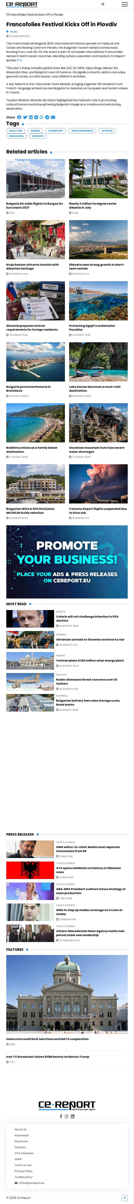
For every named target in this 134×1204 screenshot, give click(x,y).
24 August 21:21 (68, 645)
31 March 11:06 (67, 919)
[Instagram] (67, 1116)
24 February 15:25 (69, 940)
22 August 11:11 (80, 274)
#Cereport (55, 130)
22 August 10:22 (18, 335)
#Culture (15, 130)
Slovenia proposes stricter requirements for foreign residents (32, 328)
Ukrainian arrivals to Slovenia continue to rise (90, 640)
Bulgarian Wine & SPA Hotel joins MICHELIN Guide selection (30, 511)
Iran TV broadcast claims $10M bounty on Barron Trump (47, 1057)
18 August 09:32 (81, 396)
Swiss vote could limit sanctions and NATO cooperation (47, 1039)
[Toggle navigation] (125, 4)
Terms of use (23, 1165)
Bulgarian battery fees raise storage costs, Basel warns (88, 702)
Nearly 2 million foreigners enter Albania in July (93, 205)
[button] (19, 117)
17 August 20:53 (18, 457)
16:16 (11, 213)
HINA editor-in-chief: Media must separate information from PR (88, 849)
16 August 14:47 (18, 518)
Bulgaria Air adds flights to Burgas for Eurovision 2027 (34, 205)
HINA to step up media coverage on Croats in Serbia (89, 912)
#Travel (107, 130)
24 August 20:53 (69, 626)
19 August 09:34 (18, 396)
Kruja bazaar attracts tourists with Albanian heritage (32, 267)
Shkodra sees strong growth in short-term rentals (97, 267)
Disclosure (21, 1141)
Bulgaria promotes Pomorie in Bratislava (28, 389)
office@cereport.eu (31, 1183)
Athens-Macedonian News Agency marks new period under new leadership (90, 933)
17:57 (12, 1062)
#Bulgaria (16, 136)
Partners (20, 1147)
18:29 (12, 1044)
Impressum (22, 1135)
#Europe (38, 136)
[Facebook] (62, 1116)
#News (35, 130)
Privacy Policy (23, 1171)
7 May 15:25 (65, 898)
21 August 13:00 (81, 335)
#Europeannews (82, 130)
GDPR (18, 1159)
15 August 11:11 (80, 518)
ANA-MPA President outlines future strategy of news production (90, 891)
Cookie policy (23, 1177)
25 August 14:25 (68, 689)
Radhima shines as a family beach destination (31, 450)
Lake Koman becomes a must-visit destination (95, 389)
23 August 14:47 (18, 274)
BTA (19, 60)
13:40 (75, 213)
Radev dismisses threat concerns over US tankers (86, 681)
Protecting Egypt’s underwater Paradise (92, 328)
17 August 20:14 (81, 457)
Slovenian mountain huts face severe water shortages (96, 450)
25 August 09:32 (68, 710)
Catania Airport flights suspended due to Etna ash (98, 511)
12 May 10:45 (66, 877)
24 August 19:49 (68, 666)
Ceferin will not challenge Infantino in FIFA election (87, 618)
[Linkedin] (72, 1116)
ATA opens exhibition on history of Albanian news (88, 870)
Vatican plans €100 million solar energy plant (90, 661)
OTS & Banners (24, 1153)
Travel (13, 31)
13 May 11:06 (66, 856)
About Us (21, 1129)
